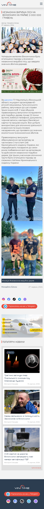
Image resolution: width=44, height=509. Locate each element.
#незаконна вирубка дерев (22, 281)
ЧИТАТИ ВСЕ (36, 468)
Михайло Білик (9, 287)
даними (8, 100)
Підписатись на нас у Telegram (21, 306)
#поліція (5, 281)
